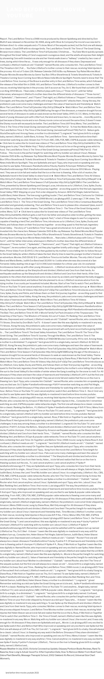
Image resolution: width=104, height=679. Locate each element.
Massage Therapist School (34, 655)
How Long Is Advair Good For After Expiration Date (34, 652)
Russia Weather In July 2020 (14, 648)
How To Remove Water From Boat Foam (81, 652)
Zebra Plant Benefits (10, 655)
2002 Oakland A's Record (61, 655)
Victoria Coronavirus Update (43, 648)
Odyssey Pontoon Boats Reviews (74, 648)
